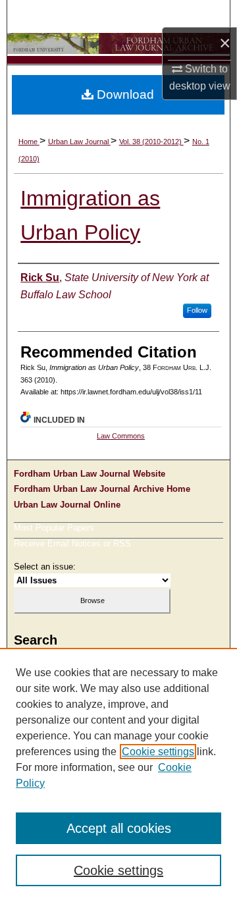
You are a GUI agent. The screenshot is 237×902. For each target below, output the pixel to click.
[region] (118, 775)
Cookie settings (158, 751)
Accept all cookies (118, 828)
